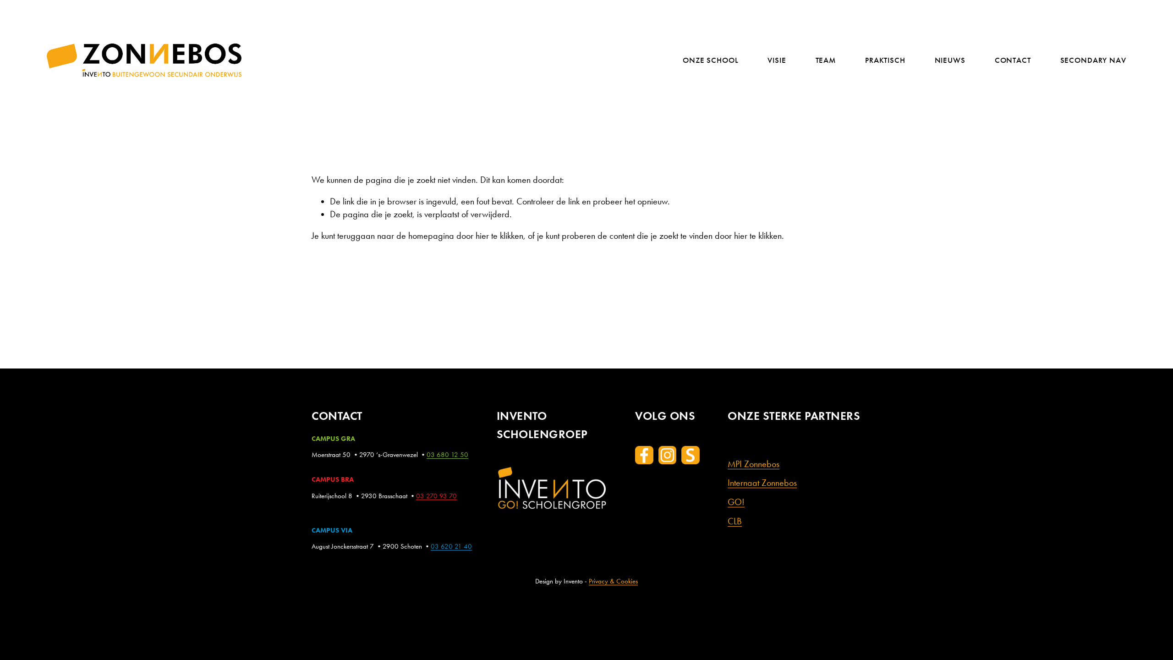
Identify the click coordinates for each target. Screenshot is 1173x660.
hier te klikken (499, 236)
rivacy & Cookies (615, 581)
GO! (736, 502)
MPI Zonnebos (753, 464)
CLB (735, 521)
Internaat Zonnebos (762, 483)
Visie (776, 60)
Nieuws (950, 60)
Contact (1013, 60)
